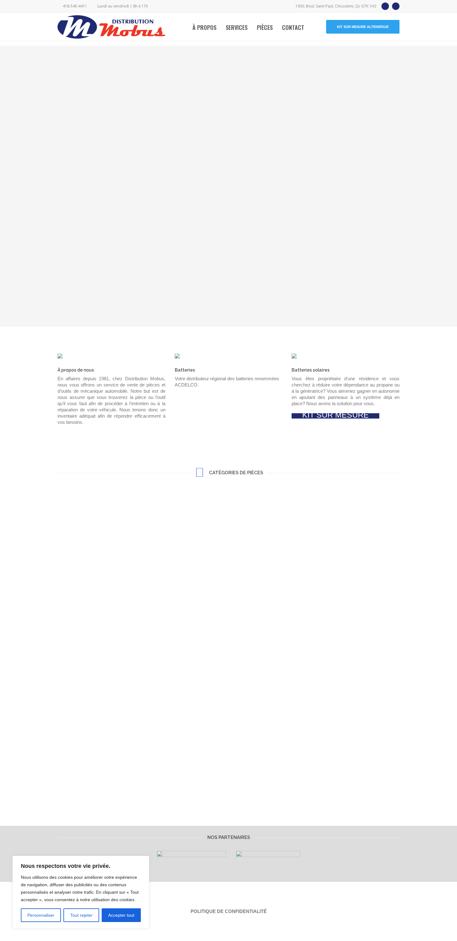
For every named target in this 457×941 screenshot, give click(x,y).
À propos (204, 27)
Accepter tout (121, 915)
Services (236, 27)
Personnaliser (40, 915)
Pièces (265, 27)
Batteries (185, 370)
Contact (293, 27)
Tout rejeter (81, 915)
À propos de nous (76, 370)
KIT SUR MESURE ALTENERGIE (363, 27)
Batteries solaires (311, 370)
